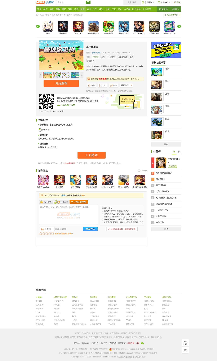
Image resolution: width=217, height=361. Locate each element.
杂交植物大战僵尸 (164, 173)
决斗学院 (160, 222)
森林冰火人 (148, 305)
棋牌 (76, 9)
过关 (114, 9)
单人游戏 (111, 324)
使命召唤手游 (131, 297)
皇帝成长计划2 (174, 161)
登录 (129, 2)
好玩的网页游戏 (114, 320)
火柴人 (75, 320)
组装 (167, 119)
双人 (120, 9)
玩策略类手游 (172, 15)
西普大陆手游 (167, 324)
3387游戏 (130, 324)
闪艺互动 (136, 9)
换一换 (144, 171)
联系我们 (115, 333)
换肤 (178, 2)
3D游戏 (165, 320)
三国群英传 (94, 316)
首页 (39, 9)
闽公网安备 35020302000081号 (125, 349)
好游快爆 (93, 320)
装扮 (101, 9)
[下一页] (179, 26)
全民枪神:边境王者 (107, 189)
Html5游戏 (102, 79)
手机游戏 (147, 9)
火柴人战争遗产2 (163, 191)
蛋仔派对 (165, 312)
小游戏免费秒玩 (150, 312)
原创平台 (103, 343)
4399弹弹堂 (108, 33)
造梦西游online (43, 187)
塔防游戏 (111, 57)
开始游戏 (172, 166)
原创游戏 (90, 61)
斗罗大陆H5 (41, 316)
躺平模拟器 (161, 185)
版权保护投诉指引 (147, 349)
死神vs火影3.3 (123, 187)
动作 (45, 9)
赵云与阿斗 (161, 179)
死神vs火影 (40, 320)
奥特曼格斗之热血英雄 (166, 197)
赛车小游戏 (148, 324)
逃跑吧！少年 (124, 33)
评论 (185, 350)
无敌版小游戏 (95, 324)
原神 (48, 33)
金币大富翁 (75, 187)
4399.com (55, 163)
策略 (83, 9)
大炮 (38, 312)
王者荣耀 (147, 297)
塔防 (167, 69)
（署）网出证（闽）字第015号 (75, 349)
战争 (167, 94)
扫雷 (56, 324)
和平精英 (147, 320)
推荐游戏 (41, 290)
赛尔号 (75, 297)
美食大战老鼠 (91, 187)
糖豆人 (93, 309)
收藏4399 (71, 163)
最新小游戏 (112, 305)
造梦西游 (93, 305)
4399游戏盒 (167, 297)
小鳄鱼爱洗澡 (77, 309)
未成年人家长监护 (150, 353)
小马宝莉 (57, 305)
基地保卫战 (78, 15)
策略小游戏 (56, 15)
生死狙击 (63, 33)
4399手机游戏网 (60, 297)
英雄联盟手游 (77, 305)
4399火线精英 (139, 33)
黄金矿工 (57, 312)
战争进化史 (122, 57)
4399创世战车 (93, 33)
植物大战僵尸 (113, 309)
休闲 (89, 9)
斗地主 (56, 316)
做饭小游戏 (130, 305)
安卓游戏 (39, 305)
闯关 (146, 309)
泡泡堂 (93, 312)
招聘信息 (112, 343)
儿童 (107, 9)
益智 (58, 9)
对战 (103, 57)
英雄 (167, 81)
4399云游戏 (113, 312)
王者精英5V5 (162, 210)
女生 (95, 9)
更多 (166, 144)
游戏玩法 (185, 343)
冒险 (70, 9)
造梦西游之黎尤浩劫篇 (140, 189)
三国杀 (129, 320)
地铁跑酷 (39, 324)
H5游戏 (67, 15)
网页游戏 (163, 9)
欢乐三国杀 (161, 216)
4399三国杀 (154, 33)
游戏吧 (175, 9)
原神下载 (111, 297)
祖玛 (74, 316)
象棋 (74, 312)
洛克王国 (93, 297)
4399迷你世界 (169, 33)
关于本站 (76, 343)
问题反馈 (130, 343)
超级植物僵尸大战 (164, 204)
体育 (52, 9)
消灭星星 (165, 305)
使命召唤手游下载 (79, 324)
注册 (134, 2)
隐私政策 (121, 343)
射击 (64, 9)
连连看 (56, 309)
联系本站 (85, 343)
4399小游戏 (44, 15)
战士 (167, 131)
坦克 (131, 57)
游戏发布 (94, 343)
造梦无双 (78, 33)
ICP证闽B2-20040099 (98, 349)
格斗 (164, 309)
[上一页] (38, 26)
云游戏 (127, 9)
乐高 (128, 309)
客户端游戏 (166, 316)
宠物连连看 (130, 312)
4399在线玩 (167, 301)
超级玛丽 (129, 316)
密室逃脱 (147, 316)
